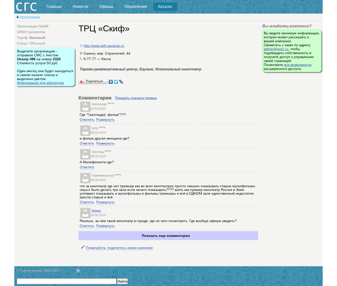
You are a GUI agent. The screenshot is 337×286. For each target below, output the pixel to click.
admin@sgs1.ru (276, 49)
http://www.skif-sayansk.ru (104, 46)
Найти (122, 281)
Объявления (135, 6)
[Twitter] (116, 82)
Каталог (165, 6)
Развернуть (105, 120)
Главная (54, 6)
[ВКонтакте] (110, 82)
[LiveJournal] (121, 82)
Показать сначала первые (136, 98)
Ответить (87, 120)
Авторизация (29, 17)
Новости (80, 6)
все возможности (298, 65)
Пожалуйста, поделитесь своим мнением (119, 248)
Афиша (106, 6)
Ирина (96, 210)
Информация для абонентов (40, 83)
